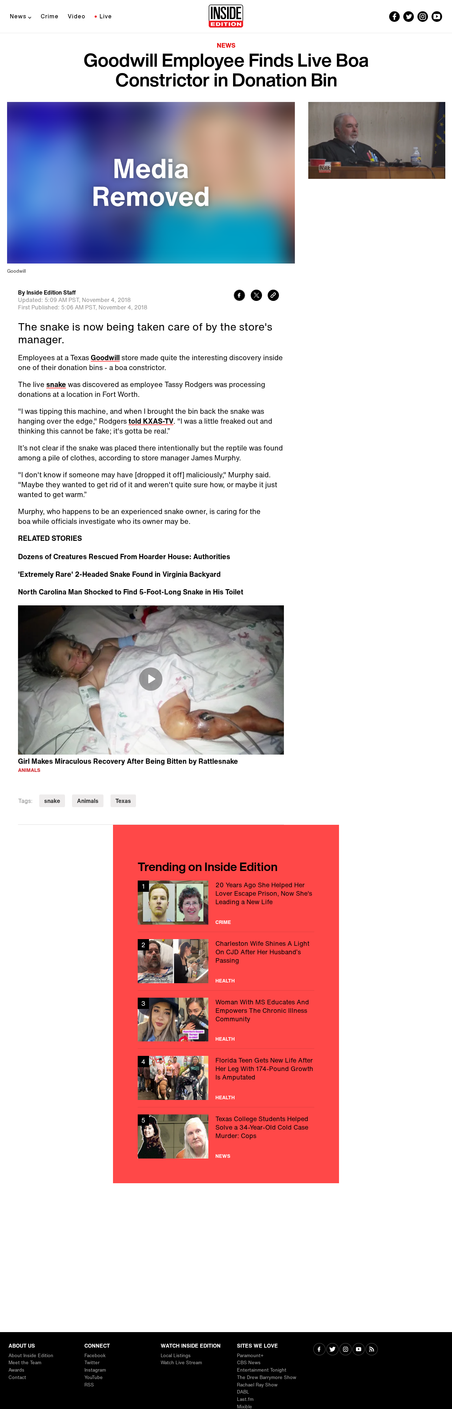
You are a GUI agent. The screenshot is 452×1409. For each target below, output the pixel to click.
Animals (29, 770)
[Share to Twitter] (256, 296)
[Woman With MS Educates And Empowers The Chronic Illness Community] (226, 1020)
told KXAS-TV (151, 421)
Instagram (95, 1370)
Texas (123, 800)
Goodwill (105, 357)
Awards (16, 1370)
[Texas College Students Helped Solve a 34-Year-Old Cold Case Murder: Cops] (226, 1136)
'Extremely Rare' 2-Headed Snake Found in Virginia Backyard (119, 574)
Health (225, 980)
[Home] (226, 17)
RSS (89, 1384)
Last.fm (245, 1399)
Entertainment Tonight (261, 1370)
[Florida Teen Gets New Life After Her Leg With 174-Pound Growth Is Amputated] (226, 1078)
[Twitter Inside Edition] (408, 16)
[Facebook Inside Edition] (394, 16)
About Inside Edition (30, 1355)
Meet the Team (24, 1362)
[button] (150, 679)
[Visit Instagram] (345, 1350)
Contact (17, 1377)
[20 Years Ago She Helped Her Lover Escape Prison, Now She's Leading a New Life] (226, 903)
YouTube (93, 1377)
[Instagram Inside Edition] (422, 16)
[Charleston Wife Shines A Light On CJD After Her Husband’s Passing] (226, 961)
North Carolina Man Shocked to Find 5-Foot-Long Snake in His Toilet (130, 592)
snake (56, 384)
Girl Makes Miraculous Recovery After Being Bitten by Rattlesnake (128, 761)
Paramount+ (250, 1355)
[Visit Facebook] (319, 1350)
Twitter (92, 1362)
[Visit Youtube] (358, 1350)
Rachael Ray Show (257, 1384)
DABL (243, 1392)
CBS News (249, 1362)
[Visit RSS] (371, 1350)
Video (76, 16)
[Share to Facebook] (239, 296)
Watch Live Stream (181, 1362)
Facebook (95, 1355)
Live (106, 16)
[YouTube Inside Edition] (437, 16)
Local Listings (176, 1355)
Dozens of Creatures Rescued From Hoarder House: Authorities (124, 556)
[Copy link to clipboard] (273, 296)
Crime (50, 16)
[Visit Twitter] (332, 1350)
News (18, 16)
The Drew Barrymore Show (266, 1377)
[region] (151, 680)
